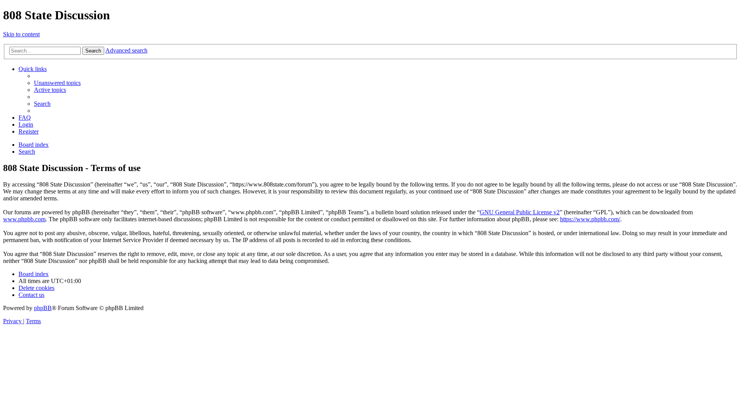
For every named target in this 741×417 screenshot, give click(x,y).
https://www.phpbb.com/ (590, 219)
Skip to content (21, 34)
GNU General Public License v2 (520, 212)
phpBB (43, 308)
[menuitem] (57, 83)
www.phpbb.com (24, 219)
